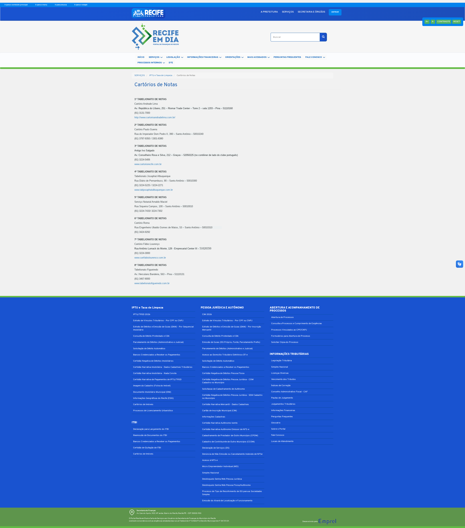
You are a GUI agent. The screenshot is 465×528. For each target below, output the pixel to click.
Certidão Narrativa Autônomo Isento (220, 423)
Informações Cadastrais (213, 417)
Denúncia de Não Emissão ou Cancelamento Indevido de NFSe (232, 454)
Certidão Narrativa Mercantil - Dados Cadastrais (225, 404)
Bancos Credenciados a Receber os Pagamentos (156, 355)
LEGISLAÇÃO (173, 57)
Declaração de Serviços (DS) (215, 448)
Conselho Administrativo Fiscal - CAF (289, 392)
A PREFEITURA (269, 12)
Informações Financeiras (283, 410)
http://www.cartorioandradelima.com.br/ (154, 117)
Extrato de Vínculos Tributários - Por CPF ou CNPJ (158, 321)
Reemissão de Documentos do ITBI (150, 435)
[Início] (154, 37)
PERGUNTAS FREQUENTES (287, 57)
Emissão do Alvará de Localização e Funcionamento (227, 501)
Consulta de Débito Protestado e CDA (151, 336)
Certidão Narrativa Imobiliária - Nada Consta (154, 373)
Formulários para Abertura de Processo (290, 336)
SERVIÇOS (288, 12)
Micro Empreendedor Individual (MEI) (220, 466)
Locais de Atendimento (282, 441)
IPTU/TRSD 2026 (141, 314)
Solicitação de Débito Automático (149, 349)
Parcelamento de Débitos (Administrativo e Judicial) (158, 342)
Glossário (275, 423)
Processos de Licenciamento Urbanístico (153, 411)
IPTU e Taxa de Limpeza (160, 75)
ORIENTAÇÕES (232, 57)
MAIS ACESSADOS (256, 57)
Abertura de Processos (282, 317)
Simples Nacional (210, 473)
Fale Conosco (277, 435)
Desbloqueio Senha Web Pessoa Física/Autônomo (226, 485)
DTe (171, 63)
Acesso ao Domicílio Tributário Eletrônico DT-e (225, 355)
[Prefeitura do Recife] (148, 13)
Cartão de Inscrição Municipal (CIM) (219, 411)
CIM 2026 (207, 314)
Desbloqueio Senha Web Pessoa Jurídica (222, 479)
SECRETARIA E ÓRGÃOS (311, 12)
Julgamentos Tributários (283, 404)
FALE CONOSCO (313, 57)
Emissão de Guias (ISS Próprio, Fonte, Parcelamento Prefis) (231, 342)
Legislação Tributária (281, 361)
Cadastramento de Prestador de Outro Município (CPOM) (230, 436)
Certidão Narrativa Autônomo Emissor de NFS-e (225, 429)
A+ (427, 22)
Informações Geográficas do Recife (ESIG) (153, 398)
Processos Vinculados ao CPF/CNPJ (289, 330)
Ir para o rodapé (80, 5)
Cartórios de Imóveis (143, 404)
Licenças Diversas (280, 373)
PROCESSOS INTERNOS (150, 63)
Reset (456, 22)
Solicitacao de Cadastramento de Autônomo (223, 389)
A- (433, 22)
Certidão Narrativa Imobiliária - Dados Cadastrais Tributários (162, 367)
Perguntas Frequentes (282, 417)
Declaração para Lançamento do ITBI (151, 429)
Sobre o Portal (278, 429)
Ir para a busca (61, 5)
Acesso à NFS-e (210, 460)
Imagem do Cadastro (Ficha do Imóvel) (152, 386)
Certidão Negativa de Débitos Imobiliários (153, 361)
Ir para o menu (41, 5)
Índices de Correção (281, 385)
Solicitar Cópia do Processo (284, 342)
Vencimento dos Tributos (283, 379)
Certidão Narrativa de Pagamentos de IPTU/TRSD (157, 379)
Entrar (335, 12)
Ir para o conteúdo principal (16, 5)
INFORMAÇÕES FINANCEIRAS (202, 57)
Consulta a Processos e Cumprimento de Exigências (296, 323)
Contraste (443, 22)
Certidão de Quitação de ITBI (147, 448)
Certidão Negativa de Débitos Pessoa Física (223, 373)
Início (141, 57)
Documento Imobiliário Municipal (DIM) (152, 392)
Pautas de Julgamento (282, 398)
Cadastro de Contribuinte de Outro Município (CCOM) (228, 442)
